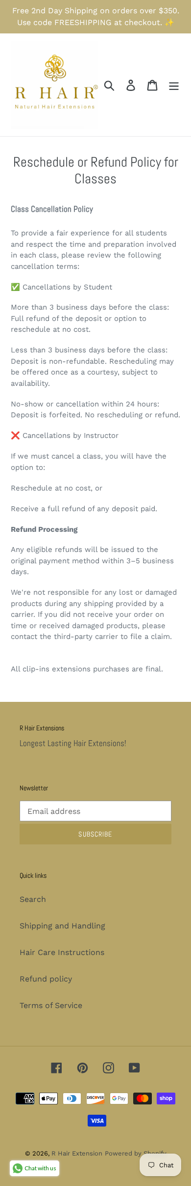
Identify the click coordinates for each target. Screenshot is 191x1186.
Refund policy (46, 979)
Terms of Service (51, 1005)
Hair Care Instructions (62, 952)
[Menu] (174, 85)
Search (33, 899)
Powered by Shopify (136, 1153)
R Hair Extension (76, 1153)
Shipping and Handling (62, 925)
